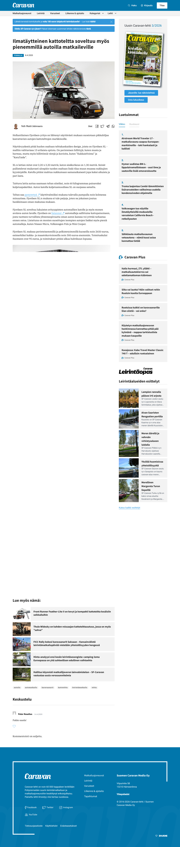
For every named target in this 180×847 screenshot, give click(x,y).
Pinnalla (18, 55)
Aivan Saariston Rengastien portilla (152, 414)
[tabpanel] (143, 188)
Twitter (50, 807)
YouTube (33, 814)
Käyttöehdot (51, 825)
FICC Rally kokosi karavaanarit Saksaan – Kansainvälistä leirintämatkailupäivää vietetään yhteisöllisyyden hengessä (66, 643)
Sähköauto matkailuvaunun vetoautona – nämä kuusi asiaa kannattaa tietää (139, 237)
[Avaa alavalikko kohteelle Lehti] (115, 13)
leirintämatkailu (79, 688)
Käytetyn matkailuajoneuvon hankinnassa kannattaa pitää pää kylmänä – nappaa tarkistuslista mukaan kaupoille (140, 330)
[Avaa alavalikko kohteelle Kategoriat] (103, 13)
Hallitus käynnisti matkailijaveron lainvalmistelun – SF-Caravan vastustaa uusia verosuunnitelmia (68, 673)
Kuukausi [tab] (134, 124)
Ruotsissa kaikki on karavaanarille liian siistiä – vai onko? (141, 309)
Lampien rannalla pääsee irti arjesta (151, 393)
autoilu (17, 688)
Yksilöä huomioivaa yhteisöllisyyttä (152, 463)
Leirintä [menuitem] (40, 13)
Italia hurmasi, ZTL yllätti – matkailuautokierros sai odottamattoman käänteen (137, 272)
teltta (94, 688)
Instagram (68, 807)
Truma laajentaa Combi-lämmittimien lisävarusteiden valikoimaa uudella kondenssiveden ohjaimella (143, 190)
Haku (134, 5)
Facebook (32, 807)
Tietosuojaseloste (34, 825)
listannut (56, 213)
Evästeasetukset (68, 825)
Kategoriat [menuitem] (95, 13)
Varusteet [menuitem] (55, 13)
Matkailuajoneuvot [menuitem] (22, 13)
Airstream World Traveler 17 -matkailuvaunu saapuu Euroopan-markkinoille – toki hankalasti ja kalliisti (140, 143)
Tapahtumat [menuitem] (90, 796)
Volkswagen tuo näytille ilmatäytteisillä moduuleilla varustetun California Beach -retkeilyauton (138, 213)
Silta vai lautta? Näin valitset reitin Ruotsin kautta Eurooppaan (141, 291)
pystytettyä (31, 194)
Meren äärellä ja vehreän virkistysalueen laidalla (150, 439)
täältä (92, 22)
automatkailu (31, 688)
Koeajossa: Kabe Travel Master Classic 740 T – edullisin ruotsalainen (142, 351)
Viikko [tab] (122, 124)
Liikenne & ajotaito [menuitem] (75, 13)
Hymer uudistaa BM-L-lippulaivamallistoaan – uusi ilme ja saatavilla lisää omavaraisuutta (141, 167)
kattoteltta (63, 688)
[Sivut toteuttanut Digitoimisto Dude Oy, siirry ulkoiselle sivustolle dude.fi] (161, 836)
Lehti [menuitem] (110, 13)
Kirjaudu (148, 5)
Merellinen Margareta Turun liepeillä (150, 486)
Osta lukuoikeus (136, 99)
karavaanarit (47, 688)
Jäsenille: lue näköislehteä (141, 92)
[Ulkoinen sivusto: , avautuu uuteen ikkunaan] (143, 59)
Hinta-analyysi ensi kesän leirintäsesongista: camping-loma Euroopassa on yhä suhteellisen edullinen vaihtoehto (66, 658)
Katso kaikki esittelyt (129, 507)
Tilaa (162, 5)
